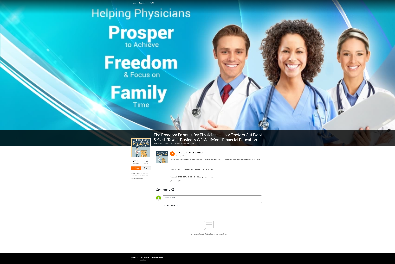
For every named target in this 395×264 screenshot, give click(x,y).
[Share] (187, 181)
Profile (152, 3)
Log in (178, 205)
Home (134, 3)
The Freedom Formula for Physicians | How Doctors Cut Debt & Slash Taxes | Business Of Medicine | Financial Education (207, 137)
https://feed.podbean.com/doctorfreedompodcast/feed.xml (174, 144)
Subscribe (142, 3)
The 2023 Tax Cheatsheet (190, 152)
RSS (147, 168)
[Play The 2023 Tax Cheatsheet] (172, 153)
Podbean (143, 260)
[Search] (261, 3)
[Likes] (171, 181)
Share (137, 168)
